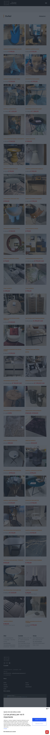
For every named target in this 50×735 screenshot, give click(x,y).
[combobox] (47, 708)
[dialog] (25, 721)
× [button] (48, 708)
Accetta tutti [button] (39, 719)
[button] (17, 731)
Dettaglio (5, 728)
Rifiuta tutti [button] (39, 723)
